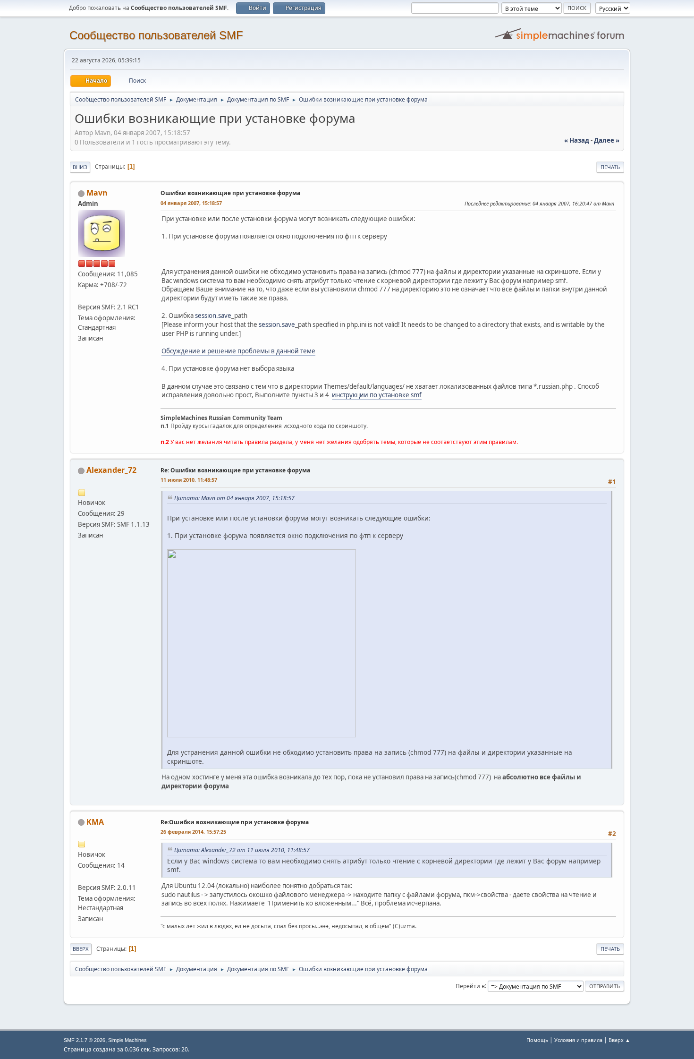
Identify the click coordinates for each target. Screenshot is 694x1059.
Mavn (97, 193)
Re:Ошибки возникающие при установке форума (235, 822)
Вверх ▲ (619, 1039)
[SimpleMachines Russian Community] (81, 295)
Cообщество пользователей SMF (156, 35)
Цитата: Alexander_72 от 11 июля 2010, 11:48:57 (242, 850)
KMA (95, 822)
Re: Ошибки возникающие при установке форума (235, 470)
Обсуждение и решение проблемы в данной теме (238, 351)
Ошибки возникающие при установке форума (230, 193)
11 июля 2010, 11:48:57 (189, 479)
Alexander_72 (111, 470)
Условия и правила (578, 1039)
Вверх (81, 948)
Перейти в (470, 986)
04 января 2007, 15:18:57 (191, 202)
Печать (610, 167)
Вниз (80, 167)
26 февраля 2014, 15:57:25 (193, 831)
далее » (606, 140)
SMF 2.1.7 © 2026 (84, 1040)
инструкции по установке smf (377, 395)
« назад (576, 140)
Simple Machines (127, 1040)
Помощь (537, 1039)
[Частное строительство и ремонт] (81, 876)
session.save (213, 315)
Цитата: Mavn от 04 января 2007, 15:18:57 (234, 498)
